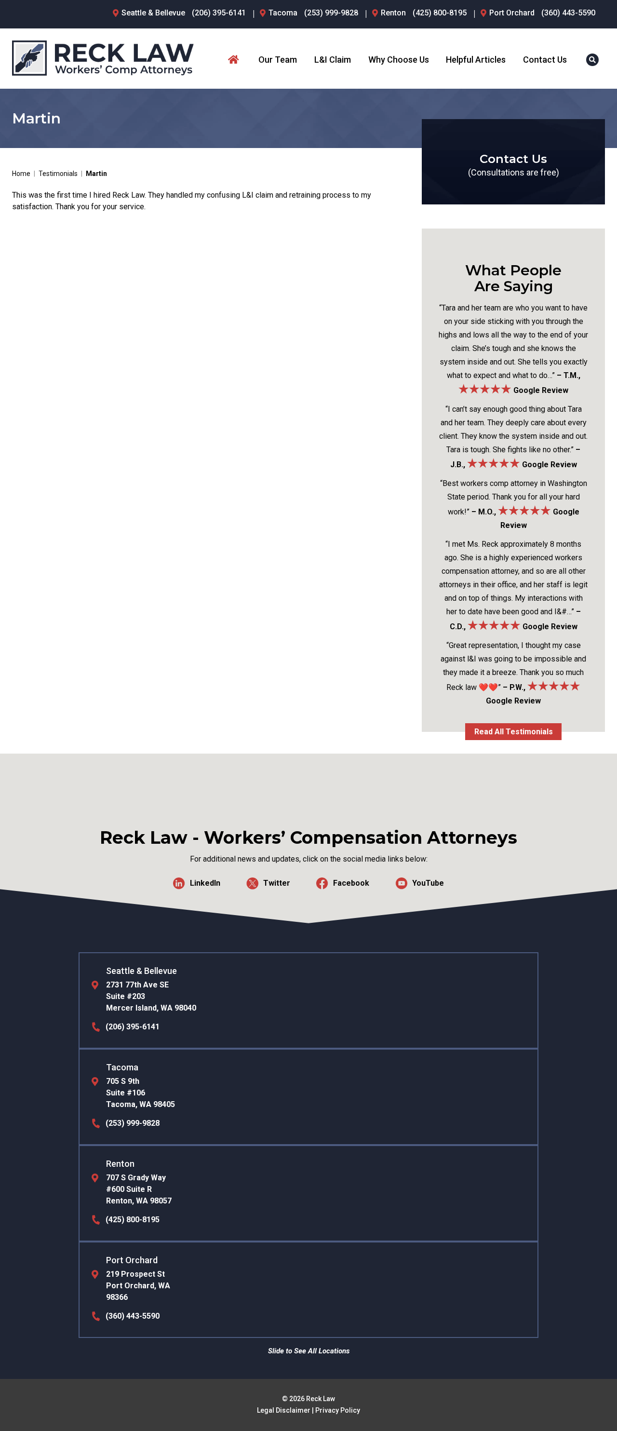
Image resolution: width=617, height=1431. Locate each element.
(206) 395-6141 (219, 12)
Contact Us (545, 59)
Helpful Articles (476, 59)
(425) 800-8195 (440, 12)
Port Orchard (512, 12)
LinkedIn (205, 882)
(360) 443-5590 (568, 12)
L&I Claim (332, 59)
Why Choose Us (398, 59)
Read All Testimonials (513, 731)
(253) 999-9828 (331, 12)
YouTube (428, 882)
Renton (393, 12)
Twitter (276, 882)
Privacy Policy (337, 1410)
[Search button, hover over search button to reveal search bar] (592, 60)
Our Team (277, 59)
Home (235, 60)
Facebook (351, 882)
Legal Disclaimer (283, 1410)
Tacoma (282, 12)
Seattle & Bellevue (153, 12)
